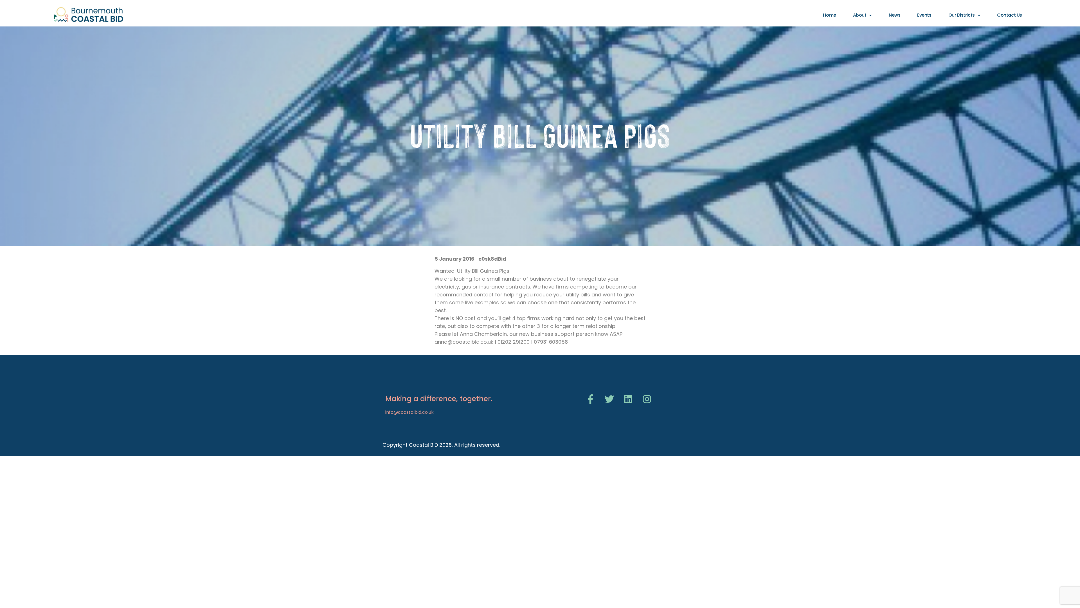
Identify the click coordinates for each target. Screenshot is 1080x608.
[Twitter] (609, 399)
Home (829, 15)
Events (924, 15)
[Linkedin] (628, 399)
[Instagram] (647, 399)
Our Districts (961, 15)
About (860, 15)
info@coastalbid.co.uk (409, 412)
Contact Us (1009, 15)
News (894, 15)
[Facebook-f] (590, 399)
